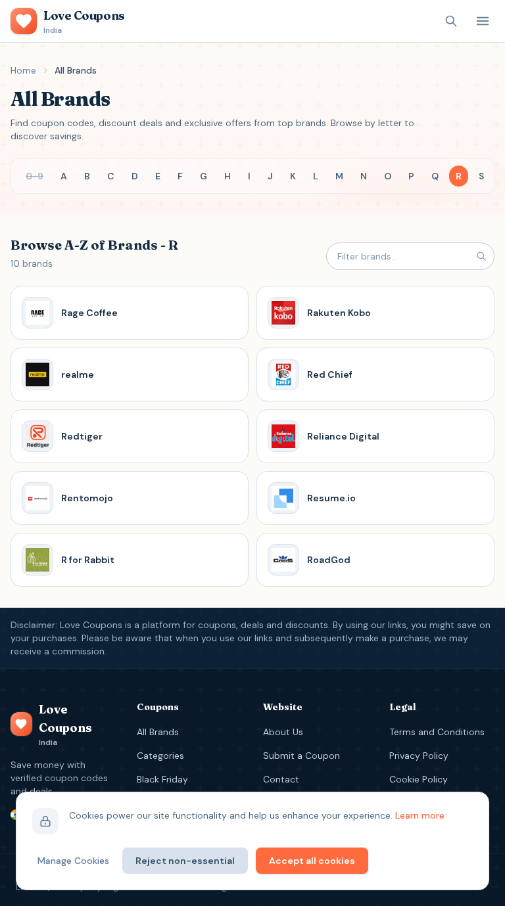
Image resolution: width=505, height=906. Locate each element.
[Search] (451, 21)
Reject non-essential (185, 861)
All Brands (158, 732)
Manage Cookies (73, 861)
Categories (160, 755)
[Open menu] (482, 21)
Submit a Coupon (301, 755)
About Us (283, 732)
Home (23, 70)
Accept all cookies (312, 861)
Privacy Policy (418, 755)
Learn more (420, 815)
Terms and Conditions (437, 732)
